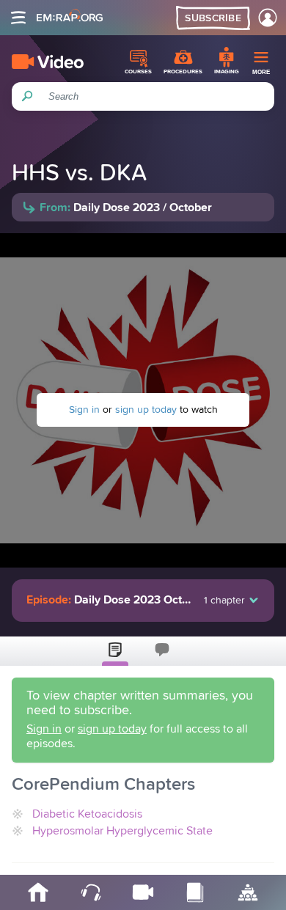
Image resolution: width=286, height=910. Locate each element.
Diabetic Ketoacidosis (87, 814)
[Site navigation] (18, 18)
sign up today (146, 410)
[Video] (48, 61)
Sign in (84, 410)
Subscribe (213, 18)
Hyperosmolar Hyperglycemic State (122, 831)
